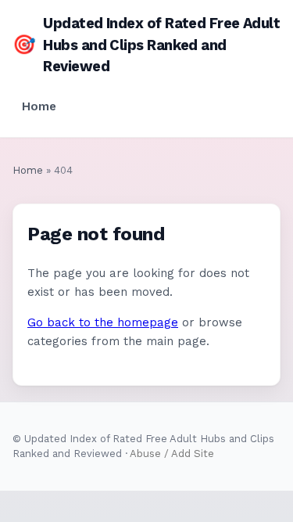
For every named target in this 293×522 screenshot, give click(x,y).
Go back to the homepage (102, 322)
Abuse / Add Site (172, 453)
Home (39, 106)
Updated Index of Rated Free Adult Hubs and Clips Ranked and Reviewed (146, 44)
